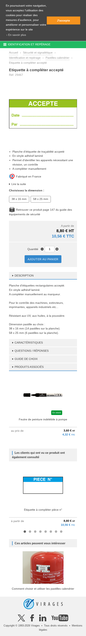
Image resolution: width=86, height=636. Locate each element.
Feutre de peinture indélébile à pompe (43, 419)
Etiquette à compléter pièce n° (43, 509)
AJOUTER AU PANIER (43, 259)
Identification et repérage (25, 57)
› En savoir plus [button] (16, 34)
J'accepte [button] (63, 20)
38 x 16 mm (19, 199)
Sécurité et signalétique (38, 52)
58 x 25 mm (40, 199)
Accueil (13, 52)
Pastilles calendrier (57, 57)
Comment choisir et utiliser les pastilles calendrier (43, 588)
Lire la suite (18, 184)
